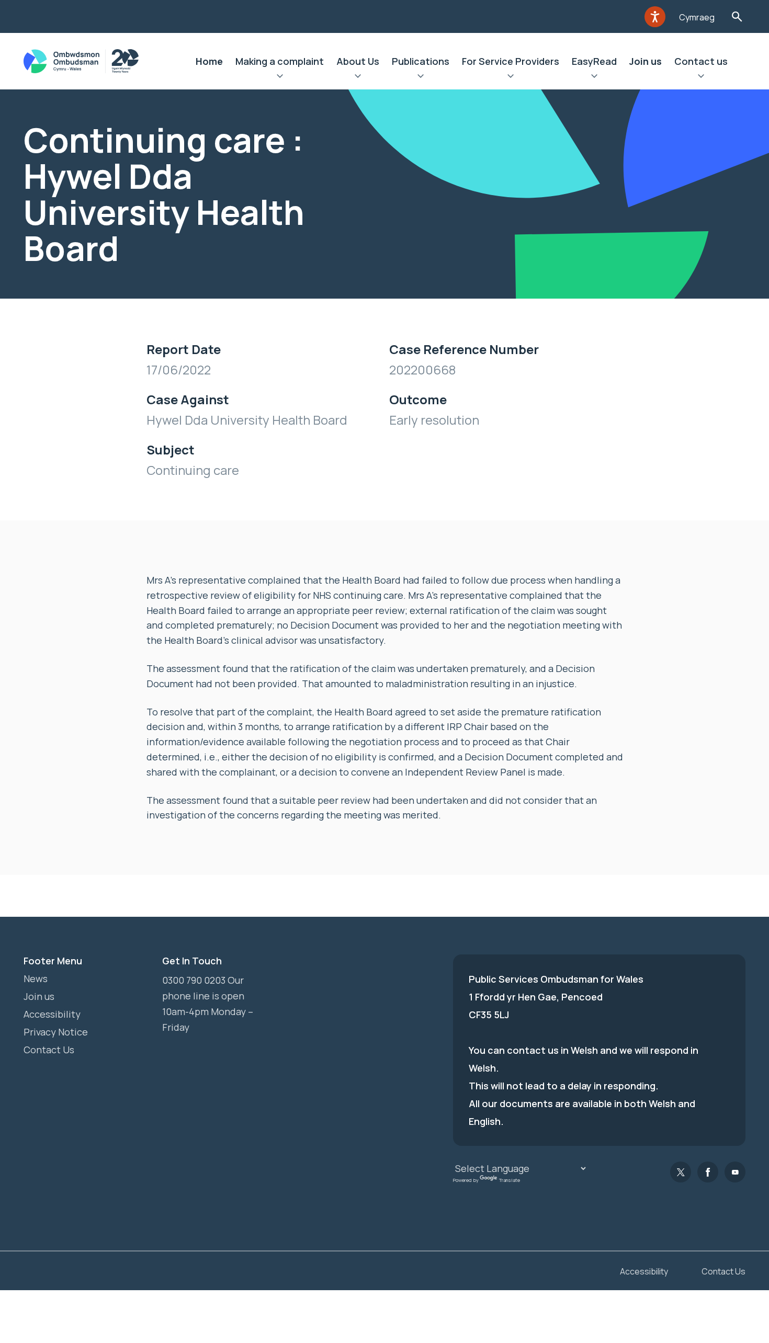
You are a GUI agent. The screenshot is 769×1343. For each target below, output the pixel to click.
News (36, 978)
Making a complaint (279, 61)
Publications (420, 61)
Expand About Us (358, 77)
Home (209, 61)
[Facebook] (707, 1172)
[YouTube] (735, 1172)
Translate (509, 1180)
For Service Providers (510, 61)
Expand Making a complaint (279, 77)
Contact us (701, 61)
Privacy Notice (56, 1032)
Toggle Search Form (736, 16)
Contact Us (49, 1049)
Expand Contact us (701, 77)
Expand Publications (421, 77)
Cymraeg (697, 17)
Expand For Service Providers (511, 77)
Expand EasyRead (594, 77)
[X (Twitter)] (680, 1172)
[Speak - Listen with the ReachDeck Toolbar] (654, 16)
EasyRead (594, 61)
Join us (645, 61)
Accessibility (52, 1014)
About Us (357, 61)
